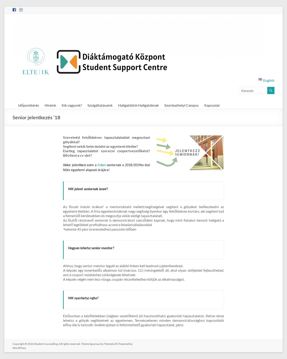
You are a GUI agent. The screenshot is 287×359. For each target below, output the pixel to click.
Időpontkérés (28, 105)
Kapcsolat (212, 105)
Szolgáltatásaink (100, 105)
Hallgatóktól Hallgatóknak (138, 105)
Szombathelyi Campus (181, 105)
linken (102, 165)
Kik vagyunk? (72, 105)
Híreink (50, 105)
